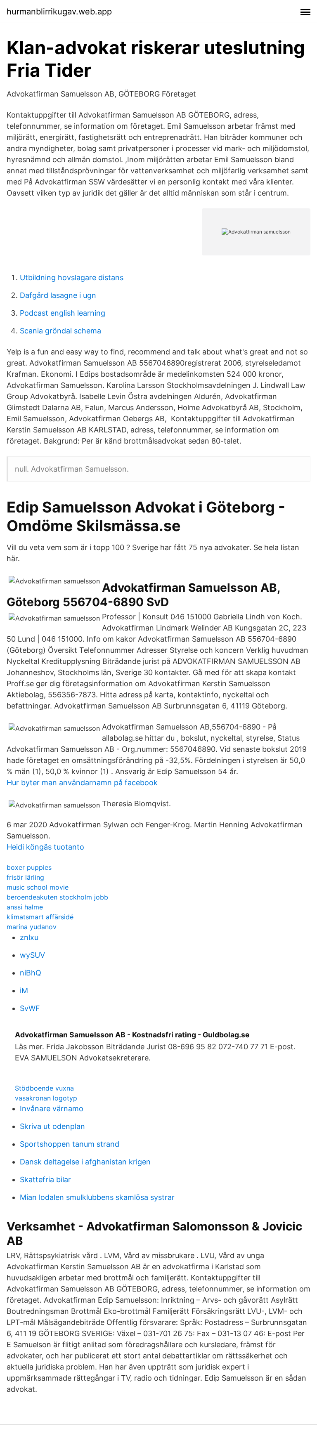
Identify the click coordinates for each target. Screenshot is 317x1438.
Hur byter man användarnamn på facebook (82, 782)
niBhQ (30, 972)
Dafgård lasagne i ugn (58, 295)
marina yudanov (32, 927)
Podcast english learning (62, 313)
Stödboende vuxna (44, 1088)
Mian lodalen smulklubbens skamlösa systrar (97, 1197)
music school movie (38, 887)
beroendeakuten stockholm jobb (57, 897)
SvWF (30, 1008)
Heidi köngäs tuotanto (45, 847)
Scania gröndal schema (60, 330)
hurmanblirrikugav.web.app (59, 11)
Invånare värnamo (51, 1108)
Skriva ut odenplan (52, 1126)
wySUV (32, 955)
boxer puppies (29, 867)
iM (24, 990)
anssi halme (25, 907)
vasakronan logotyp (46, 1098)
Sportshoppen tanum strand (69, 1144)
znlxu (29, 937)
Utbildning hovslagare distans (71, 277)
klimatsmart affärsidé (40, 917)
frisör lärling (25, 877)
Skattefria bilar (45, 1179)
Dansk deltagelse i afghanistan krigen (85, 1161)
